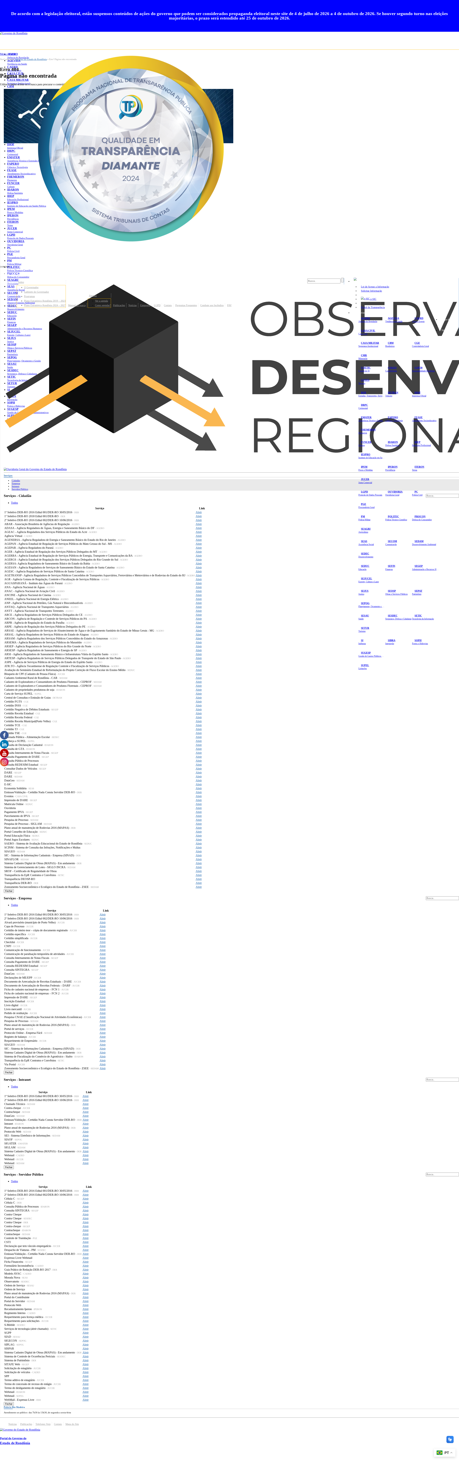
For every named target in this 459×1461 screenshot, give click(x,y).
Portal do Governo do (36, 274)
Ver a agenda (101, 300)
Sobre (21, 282)
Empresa (16, 483)
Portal (11, 305)
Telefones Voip (43, 1424)
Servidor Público (20, 489)
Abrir (199, 512)
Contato (168, 305)
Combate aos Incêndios (212, 305)
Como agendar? (103, 305)
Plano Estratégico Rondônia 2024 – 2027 (45, 305)
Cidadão (16, 480)
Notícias (132, 305)
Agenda (93, 295)
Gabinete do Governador (36, 291)
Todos (14, 502)
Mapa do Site (448, 319)
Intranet (15, 486)
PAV (229, 305)
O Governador (31, 287)
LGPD (157, 305)
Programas (29, 296)
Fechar (8, 891)
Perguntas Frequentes (186, 305)
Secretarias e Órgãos (364, 312)
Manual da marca (77, 305)
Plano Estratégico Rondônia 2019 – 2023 (45, 300)
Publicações (119, 305)
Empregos (145, 305)
